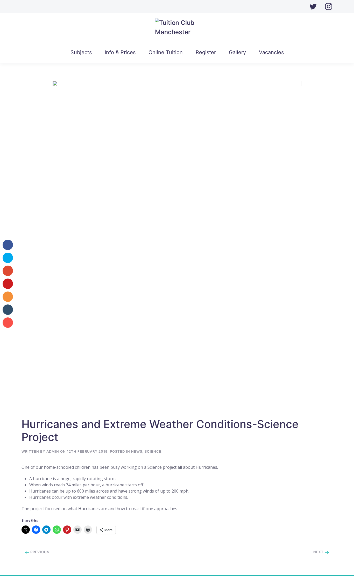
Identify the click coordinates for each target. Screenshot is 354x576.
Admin (52, 451)
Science (153, 451)
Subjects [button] (81, 52)
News (136, 451)
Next (319, 552)
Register (206, 52)
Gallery (237, 52)
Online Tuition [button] (165, 52)
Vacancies (271, 52)
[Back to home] (177, 27)
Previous (39, 552)
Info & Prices (120, 52)
